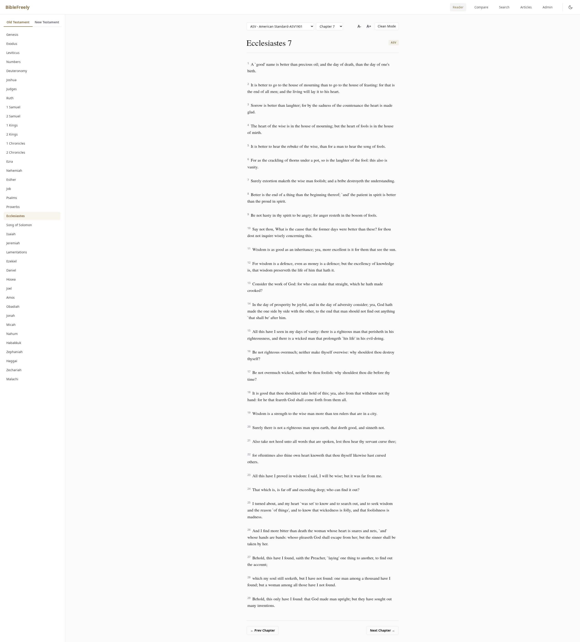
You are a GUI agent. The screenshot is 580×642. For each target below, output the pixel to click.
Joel (9, 288)
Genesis (12, 34)
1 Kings (12, 125)
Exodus (11, 43)
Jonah (10, 315)
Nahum (12, 334)
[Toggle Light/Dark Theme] (570, 7)
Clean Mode (387, 26)
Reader (458, 7)
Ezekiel (11, 261)
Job (8, 189)
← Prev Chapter (262, 630)
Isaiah (11, 234)
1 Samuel (13, 107)
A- (359, 26)
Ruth (10, 98)
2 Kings (12, 134)
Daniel (11, 270)
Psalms (11, 198)
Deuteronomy (16, 71)
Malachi (12, 379)
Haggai (11, 361)
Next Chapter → (382, 630)
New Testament (47, 22)
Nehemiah (14, 170)
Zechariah (14, 370)
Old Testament (18, 22)
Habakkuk (13, 343)
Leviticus (12, 53)
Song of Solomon (19, 225)
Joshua (11, 80)
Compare (481, 7)
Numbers (13, 62)
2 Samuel (13, 116)
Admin (548, 7)
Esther (11, 179)
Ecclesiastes (15, 216)
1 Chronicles (15, 143)
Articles (526, 7)
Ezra (9, 161)
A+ (369, 26)
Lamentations (16, 252)
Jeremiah (13, 243)
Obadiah (12, 306)
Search (504, 7)
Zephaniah (14, 352)
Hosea (11, 279)
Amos (10, 297)
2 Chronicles (15, 152)
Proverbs (13, 207)
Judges (11, 89)
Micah (11, 324)
